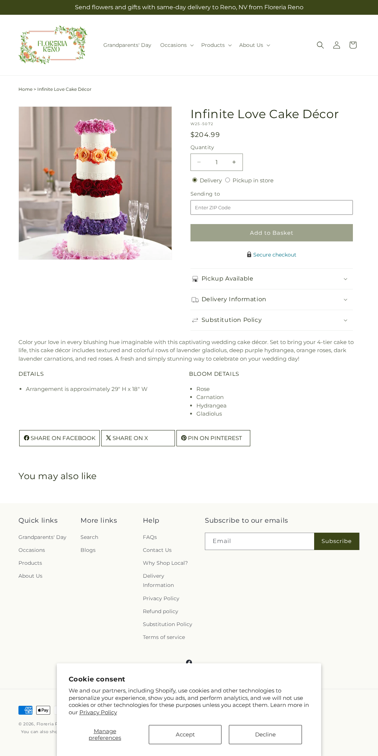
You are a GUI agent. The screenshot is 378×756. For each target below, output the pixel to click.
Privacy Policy (98, 712)
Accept (185, 734)
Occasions (31, 550)
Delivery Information (158, 580)
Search (89, 537)
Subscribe (337, 540)
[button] (176, 45)
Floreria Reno (52, 723)
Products (30, 563)
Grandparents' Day (42, 537)
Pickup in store (253, 180)
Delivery (211, 180)
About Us (30, 576)
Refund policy (160, 611)
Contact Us (157, 550)
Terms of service (164, 637)
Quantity (202, 147)
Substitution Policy (167, 624)
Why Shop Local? (165, 563)
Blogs (88, 550)
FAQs (150, 537)
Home (25, 89)
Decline (265, 734)
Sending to (216, 194)
